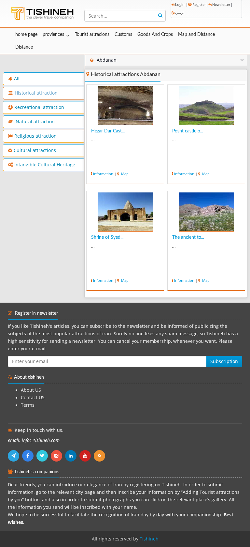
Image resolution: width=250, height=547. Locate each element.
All (17, 79)
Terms (28, 405)
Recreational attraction (39, 107)
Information (103, 173)
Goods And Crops (155, 34)
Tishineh (149, 539)
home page (26, 34)
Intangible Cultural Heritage (44, 165)
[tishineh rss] (100, 456)
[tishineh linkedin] (72, 456)
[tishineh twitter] (43, 456)
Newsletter (221, 4)
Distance (24, 47)
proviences (53, 34)
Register (199, 4)
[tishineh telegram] (15, 456)
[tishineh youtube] (86, 456)
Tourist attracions (92, 34)
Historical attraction (36, 93)
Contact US (33, 398)
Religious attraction (35, 136)
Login (180, 4)
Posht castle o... (187, 131)
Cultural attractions (35, 150)
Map (124, 173)
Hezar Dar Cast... (108, 131)
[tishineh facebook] (29, 456)
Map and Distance (196, 34)
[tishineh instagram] (58, 456)
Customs (123, 34)
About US (31, 390)
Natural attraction (34, 122)
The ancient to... (188, 237)
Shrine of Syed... (107, 237)
